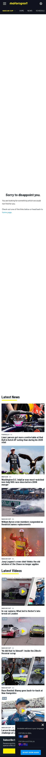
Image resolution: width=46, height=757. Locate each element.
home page (7, 212)
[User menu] (40, 3)
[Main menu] (5, 4)
